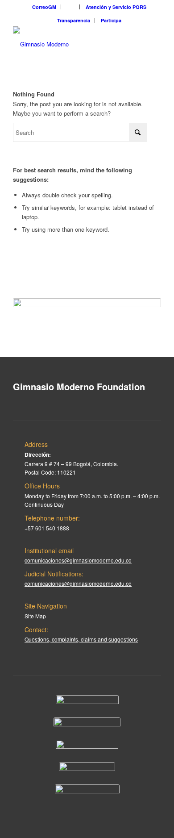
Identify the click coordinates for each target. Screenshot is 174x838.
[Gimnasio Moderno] (72, 44)
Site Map (35, 616)
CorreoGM (44, 7)
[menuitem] (44, 6)
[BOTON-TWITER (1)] (87, 768)
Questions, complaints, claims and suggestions (81, 639)
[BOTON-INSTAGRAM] (87, 724)
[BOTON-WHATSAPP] (87, 791)
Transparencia (73, 20)
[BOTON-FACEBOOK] (87, 702)
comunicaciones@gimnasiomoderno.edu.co (78, 560)
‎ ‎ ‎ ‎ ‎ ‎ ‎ (71, 7)
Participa (111, 20)
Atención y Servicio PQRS (116, 7)
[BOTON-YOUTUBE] (87, 746)
